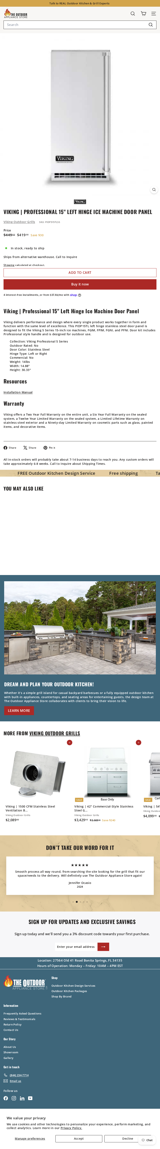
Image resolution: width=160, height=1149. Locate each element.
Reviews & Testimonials (19, 1019)
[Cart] (143, 13)
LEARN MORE (19, 710)
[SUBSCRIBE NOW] (103, 947)
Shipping (9, 265)
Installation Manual (18, 392)
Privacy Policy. (71, 1128)
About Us (10, 1047)
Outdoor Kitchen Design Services (73, 985)
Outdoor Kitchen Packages (69, 991)
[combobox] (80, 25)
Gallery (8, 1058)
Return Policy (13, 1024)
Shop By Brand (61, 996)
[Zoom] (154, 189)
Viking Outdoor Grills (19, 222)
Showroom (11, 1052)
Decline (127, 1138)
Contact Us (11, 1030)
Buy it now (80, 284)
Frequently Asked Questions (22, 1013)
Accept (79, 1138)
